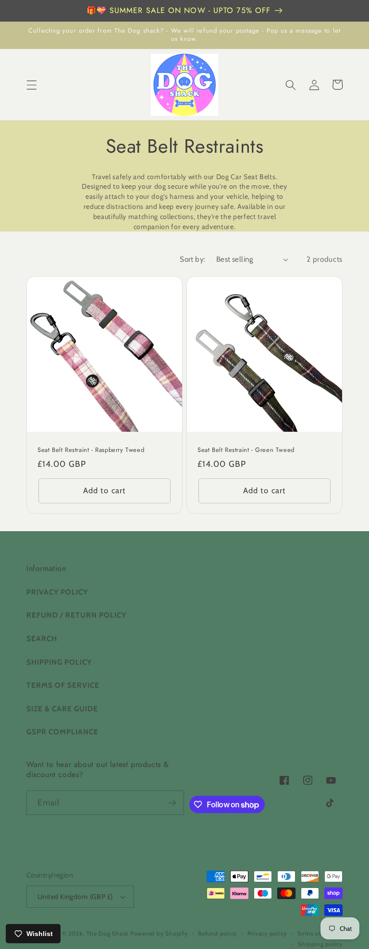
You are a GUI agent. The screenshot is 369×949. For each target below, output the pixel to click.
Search (41, 638)
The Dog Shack (108, 933)
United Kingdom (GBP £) (75, 896)
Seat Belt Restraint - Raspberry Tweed (90, 450)
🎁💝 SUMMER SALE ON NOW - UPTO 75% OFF (178, 10)
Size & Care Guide (62, 708)
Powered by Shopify (159, 933)
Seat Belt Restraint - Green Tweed (246, 450)
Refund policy (217, 933)
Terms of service (320, 933)
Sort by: (193, 259)
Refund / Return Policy (76, 615)
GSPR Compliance (62, 731)
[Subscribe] (172, 803)
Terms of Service (62, 685)
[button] (31, 84)
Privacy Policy (57, 591)
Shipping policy (320, 944)
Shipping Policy (59, 662)
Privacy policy (267, 933)
